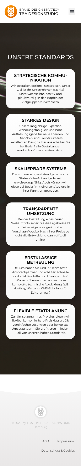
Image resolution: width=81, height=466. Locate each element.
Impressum (65, 441)
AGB (45, 441)
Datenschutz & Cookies (58, 450)
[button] (72, 11)
